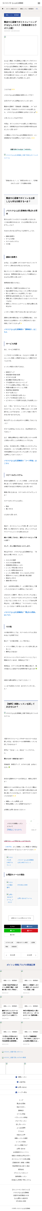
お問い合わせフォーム (25, 898)
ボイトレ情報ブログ (21, 1145)
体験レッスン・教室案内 (12, 15)
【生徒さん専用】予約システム (21, 1180)
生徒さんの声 (21, 1135)
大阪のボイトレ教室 (22, 942)
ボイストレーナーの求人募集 (21, 1159)
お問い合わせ (21, 1148)
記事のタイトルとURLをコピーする (21, 918)
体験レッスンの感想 (21, 1138)
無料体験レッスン (21, 1176)
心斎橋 (33, 942)
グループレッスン (21, 1121)
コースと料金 (21, 1114)
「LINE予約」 (8, 847)
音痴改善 (14, 946)
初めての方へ (21, 1107)
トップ (21, 1100)
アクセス (21, 1131)
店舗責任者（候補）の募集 (21, 1162)
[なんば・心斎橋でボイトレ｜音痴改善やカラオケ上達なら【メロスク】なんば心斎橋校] (12, 3)
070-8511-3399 (22, 885)
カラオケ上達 (9, 942)
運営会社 (21, 1169)
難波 (7, 946)
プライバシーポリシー (21, 1173)
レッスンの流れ (21, 1141)
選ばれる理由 (21, 1103)
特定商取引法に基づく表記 (21, 1166)
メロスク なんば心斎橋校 (26, 860)
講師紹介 (21, 1110)
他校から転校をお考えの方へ (21, 1155)
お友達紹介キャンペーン (21, 1152)
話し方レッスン (21, 1124)
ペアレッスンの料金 (21, 1117)
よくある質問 (21, 1128)
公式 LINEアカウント (24, 862)
